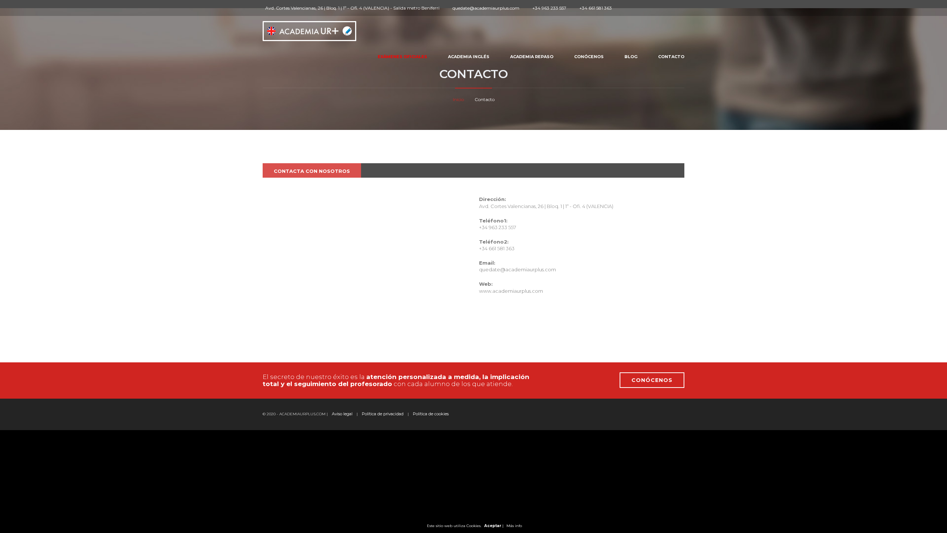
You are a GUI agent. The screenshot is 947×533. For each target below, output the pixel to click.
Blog (630, 56)
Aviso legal (342, 413)
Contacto (671, 56)
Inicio (458, 99)
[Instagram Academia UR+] (634, 8)
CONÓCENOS (652, 380)
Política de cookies (431, 413)
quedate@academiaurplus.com (517, 269)
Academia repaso (531, 56)
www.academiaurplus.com (511, 291)
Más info (514, 525)
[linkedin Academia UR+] (643, 8)
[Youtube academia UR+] (651, 8)
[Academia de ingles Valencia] (309, 29)
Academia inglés (468, 56)
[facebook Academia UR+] (626, 8)
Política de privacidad (383, 413)
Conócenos (589, 56)
